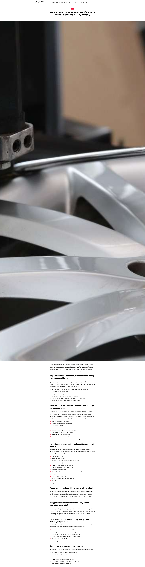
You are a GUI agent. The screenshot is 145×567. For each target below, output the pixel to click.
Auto (70, 2)
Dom (73, 2)
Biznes (94, 2)
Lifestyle (90, 2)
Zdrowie (66, 2)
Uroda (53, 2)
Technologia (83, 2)
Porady (61, 2)
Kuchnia (77, 2)
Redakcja (65, 17)
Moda (57, 2)
